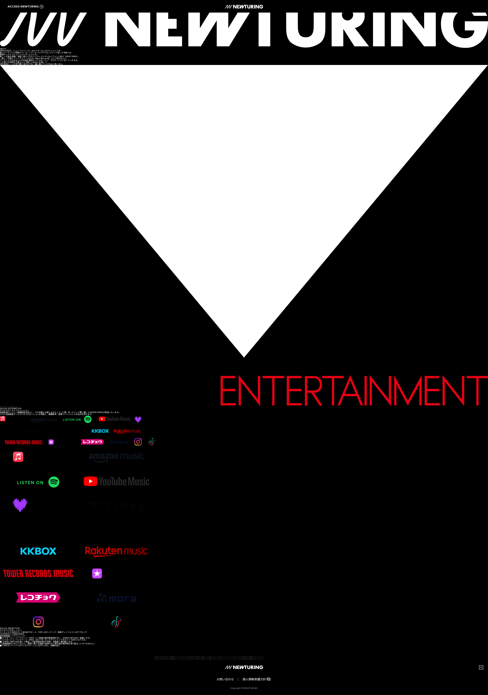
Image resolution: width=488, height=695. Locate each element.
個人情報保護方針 (254, 679)
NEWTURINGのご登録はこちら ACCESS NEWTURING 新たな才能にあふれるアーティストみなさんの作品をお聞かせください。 (210, 656)
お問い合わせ (225, 679)
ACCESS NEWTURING (23, 6)
